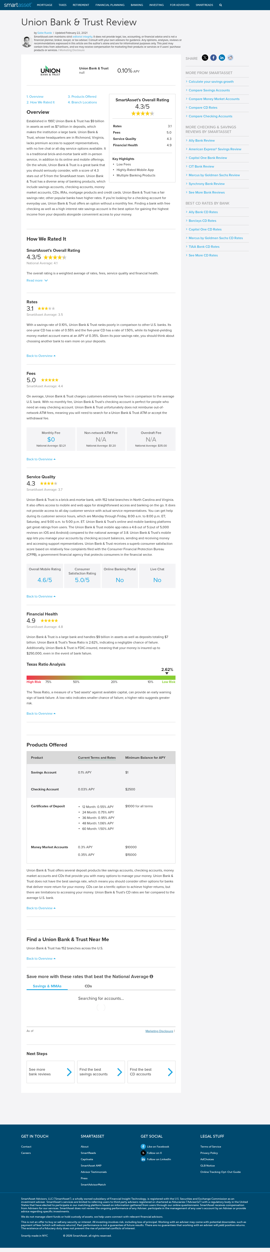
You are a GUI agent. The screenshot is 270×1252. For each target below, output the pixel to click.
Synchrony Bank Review (207, 184)
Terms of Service (210, 1146)
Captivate (87, 1159)
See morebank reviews (40, 1071)
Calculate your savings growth (211, 82)
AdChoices (207, 1159)
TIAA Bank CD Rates (204, 247)
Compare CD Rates (203, 108)
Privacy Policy (209, 1152)
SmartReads (88, 1152)
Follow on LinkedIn (159, 1159)
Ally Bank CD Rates (203, 212)
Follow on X (154, 1152)
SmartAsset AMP (91, 1165)
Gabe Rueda (44, 33)
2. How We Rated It (41, 102)
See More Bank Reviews (207, 192)
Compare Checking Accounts (210, 116)
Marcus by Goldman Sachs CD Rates (216, 238)
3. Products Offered (82, 97)
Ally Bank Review (202, 140)
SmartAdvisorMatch (93, 1184)
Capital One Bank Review (208, 158)
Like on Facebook (158, 1146)
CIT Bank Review (201, 166)
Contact (26, 1146)
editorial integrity (82, 36)
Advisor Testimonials (94, 1171)
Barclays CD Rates (202, 221)
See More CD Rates (203, 255)
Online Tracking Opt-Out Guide (220, 1171)
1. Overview (35, 97)
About (85, 1146)
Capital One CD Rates (205, 229)
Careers (26, 1152)
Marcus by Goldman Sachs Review (214, 175)
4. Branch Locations (82, 102)
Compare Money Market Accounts (214, 99)
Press (84, 1178)
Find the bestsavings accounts (94, 1071)
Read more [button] (35, 280)
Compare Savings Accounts (209, 90)
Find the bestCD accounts (140, 1071)
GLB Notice (207, 1165)
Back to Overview (40, 356)
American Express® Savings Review (215, 149)
